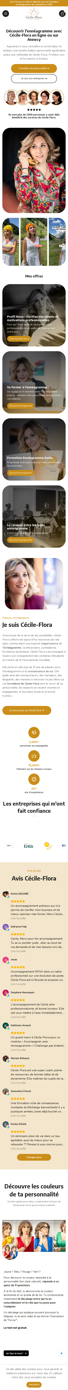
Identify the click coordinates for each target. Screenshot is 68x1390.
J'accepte (34, 1384)
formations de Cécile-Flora (23, 683)
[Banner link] (34, 315)
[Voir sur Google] (6, 894)
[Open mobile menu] (6, 13)
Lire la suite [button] (18, 918)
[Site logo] (34, 13)
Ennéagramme (12, 647)
